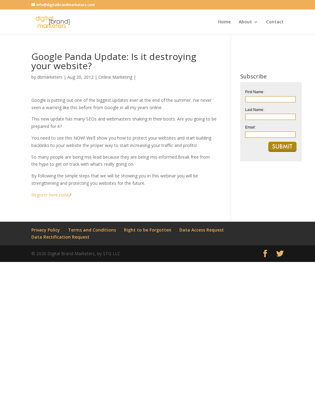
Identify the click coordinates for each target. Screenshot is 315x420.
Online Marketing (115, 77)
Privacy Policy (45, 230)
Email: (250, 127)
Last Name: (254, 110)
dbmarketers (49, 77)
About (245, 22)
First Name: (254, 92)
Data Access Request (201, 230)
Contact (275, 22)
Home (224, 22)
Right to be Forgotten (147, 230)
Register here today (50, 195)
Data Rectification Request (60, 237)
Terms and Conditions (92, 230)
